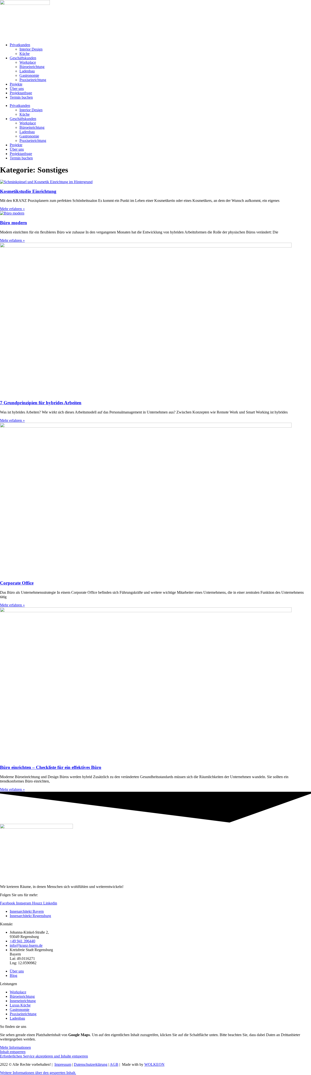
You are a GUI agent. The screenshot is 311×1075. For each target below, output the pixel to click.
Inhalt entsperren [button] (13, 1052)
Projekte (16, 84)
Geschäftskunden (23, 58)
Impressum (62, 1064)
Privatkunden (20, 45)
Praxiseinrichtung (32, 80)
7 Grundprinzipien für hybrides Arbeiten (40, 402)
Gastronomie (29, 75)
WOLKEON (154, 1064)
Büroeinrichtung (31, 67)
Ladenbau (27, 71)
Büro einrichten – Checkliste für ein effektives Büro (50, 767)
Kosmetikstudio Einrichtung (28, 191)
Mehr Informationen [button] (15, 1047)
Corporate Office (17, 582)
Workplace (27, 62)
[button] (38, 1073)
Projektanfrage (21, 93)
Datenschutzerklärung (90, 1064)
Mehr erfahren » (12, 209)
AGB (114, 1064)
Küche (24, 54)
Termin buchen (21, 97)
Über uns (17, 88)
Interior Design (31, 49)
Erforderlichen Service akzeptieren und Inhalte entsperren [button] (44, 1056)
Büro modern (13, 222)
